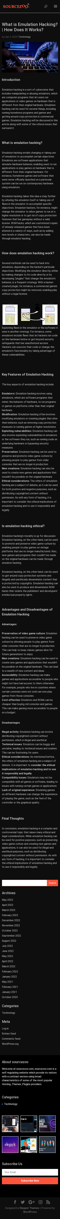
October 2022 (10, 930)
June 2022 (8, 951)
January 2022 (9, 976)
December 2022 (11, 920)
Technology (25, 37)
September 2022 (11, 935)
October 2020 (10, 997)
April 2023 (7, 904)
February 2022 (10, 971)
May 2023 (7, 899)
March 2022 (8, 966)
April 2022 (7, 961)
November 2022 (11, 925)
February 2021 (10, 986)
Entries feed (9, 1033)
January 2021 (9, 992)
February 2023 (10, 915)
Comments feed (11, 1038)
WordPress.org (10, 1043)
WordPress (30, 1211)
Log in (5, 1028)
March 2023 (8, 910)
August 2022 (9, 940)
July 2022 (7, 945)
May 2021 (7, 981)
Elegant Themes (29, 1208)
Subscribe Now (30, 1180)
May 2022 (7, 956)
